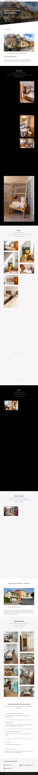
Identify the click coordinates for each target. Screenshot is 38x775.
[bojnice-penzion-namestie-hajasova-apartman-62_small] (19, 221)
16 (16, 218)
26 (26, 172)
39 (19, 219)
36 (33, 218)
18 (18, 218)
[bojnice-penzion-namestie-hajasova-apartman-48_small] (19, 174)
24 (23, 218)
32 (31, 172)
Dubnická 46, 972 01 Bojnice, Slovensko (14, 607)
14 (16, 172)
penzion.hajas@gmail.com (27, 765)
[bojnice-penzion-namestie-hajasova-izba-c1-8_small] (19, 354)
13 (15, 172)
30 (28, 218)
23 (22, 218)
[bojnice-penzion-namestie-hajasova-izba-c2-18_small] (19, 486)
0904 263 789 (9, 768)
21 (22, 172)
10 (11, 218)
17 (17, 218)
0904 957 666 (10, 21)
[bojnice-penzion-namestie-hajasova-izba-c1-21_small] (19, 381)
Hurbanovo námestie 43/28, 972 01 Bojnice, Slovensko (17, 53)
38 (18, 219)
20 (21, 172)
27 (27, 172)
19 (20, 172)
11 (12, 218)
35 (32, 218)
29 (27, 218)
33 (32, 172)
